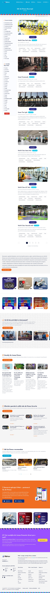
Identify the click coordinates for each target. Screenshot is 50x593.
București (19, 577)
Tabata (6, 101)
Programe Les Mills (8, 98)
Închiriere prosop (7, 34)
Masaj (6, 95)
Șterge (7, 113)
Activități (19, 574)
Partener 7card (7, 38)
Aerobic (6, 67)
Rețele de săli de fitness (22, 572)
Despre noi (40, 571)
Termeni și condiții (25, 588)
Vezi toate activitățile (7, 327)
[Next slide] (47, 335)
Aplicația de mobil (42, 576)
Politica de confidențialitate (33, 588)
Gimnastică (6, 91)
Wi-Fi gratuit (7, 58)
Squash (6, 100)
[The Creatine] (25, 518)
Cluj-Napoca (20, 579)
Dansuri (6, 84)
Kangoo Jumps (7, 93)
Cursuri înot (7, 81)
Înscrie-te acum (42, 540)
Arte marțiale (7, 71)
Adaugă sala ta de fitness (43, 572)
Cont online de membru (8, 33)
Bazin (6, 29)
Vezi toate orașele (6, 269)
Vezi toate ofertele (7, 411)
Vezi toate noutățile (7, 360)
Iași (18, 581)
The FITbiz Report (42, 582)
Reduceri (39, 2)
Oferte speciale (30, 572)
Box (5, 74)
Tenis (6, 103)
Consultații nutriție (7, 31)
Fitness (6, 86)
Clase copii (7, 76)
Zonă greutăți (7, 108)
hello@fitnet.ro (5, 561)
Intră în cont (30, 577)
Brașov (19, 576)
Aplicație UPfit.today (8, 27)
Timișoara (19, 582)
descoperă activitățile (39, 308)
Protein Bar (6, 46)
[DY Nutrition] (9, 283)
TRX (5, 105)
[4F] (41, 283)
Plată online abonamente (9, 43)
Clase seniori (7, 78)
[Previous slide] (2, 335)
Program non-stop (8, 44)
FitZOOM (29, 576)
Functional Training (8, 90)
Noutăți (28, 2)
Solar (6, 53)
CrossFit (6, 79)
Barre (6, 73)
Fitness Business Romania (43, 581)
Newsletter (40, 577)
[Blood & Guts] (41, 518)
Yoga (6, 107)
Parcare (6, 36)
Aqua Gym (6, 69)
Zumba (6, 110)
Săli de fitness (20, 571)
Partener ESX (7, 39)
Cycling (6, 83)
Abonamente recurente (8, 22)
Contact (40, 574)
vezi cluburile (23, 307)
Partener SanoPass (8, 41)
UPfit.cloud (19, 588)
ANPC (39, 588)
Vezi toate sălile (6, 455)
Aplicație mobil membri (8, 26)
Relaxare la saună (7, 48)
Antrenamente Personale (9, 24)
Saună (6, 51)
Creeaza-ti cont (30, 579)
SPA (5, 55)
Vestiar (6, 56)
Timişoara (17, 589)
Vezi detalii (33, 37)
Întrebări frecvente (42, 579)
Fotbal (6, 88)
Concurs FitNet (30, 581)
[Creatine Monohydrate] (25, 283)
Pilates (6, 96)
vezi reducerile (8, 307)
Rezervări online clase (8, 50)
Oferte (33, 2)
